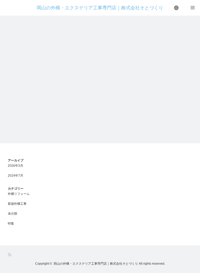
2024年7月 (15, 175)
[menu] (176, 8)
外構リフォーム (19, 194)
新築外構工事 (17, 204)
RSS (10, 254)
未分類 (12, 213)
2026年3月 (15, 165)
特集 (11, 223)
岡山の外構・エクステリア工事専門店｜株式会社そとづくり (100, 7)
